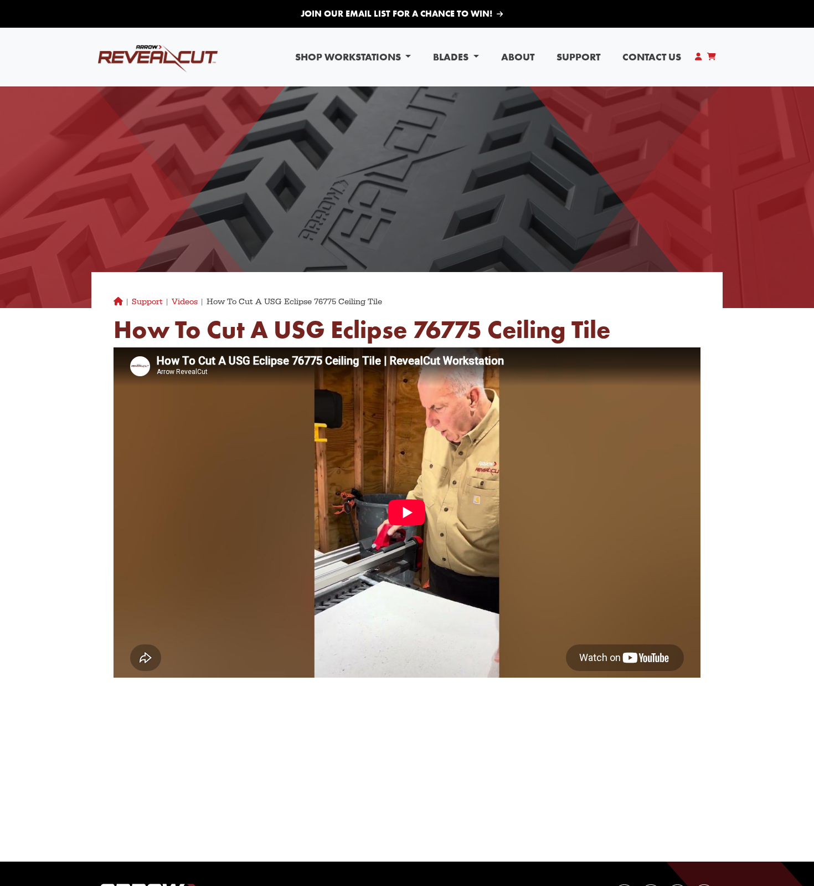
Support (578, 56)
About (517, 56)
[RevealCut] (158, 57)
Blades (452, 56)
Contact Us (651, 56)
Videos (185, 301)
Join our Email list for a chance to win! (396, 13)
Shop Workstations (349, 56)
